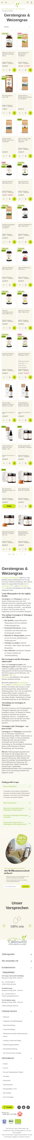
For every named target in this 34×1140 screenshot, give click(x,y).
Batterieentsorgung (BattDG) (11, 1044)
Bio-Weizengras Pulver (17, 685)
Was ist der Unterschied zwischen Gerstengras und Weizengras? (13, 809)
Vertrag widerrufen (8, 972)
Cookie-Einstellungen (9, 1029)
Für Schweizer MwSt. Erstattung (12, 1053)
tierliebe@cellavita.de (12, 1005)
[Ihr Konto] (31, 2)
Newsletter (6, 1076)
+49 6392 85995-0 (10, 982)
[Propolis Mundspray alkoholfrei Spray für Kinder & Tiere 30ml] (25, 390)
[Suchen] (6, 2)
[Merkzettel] (27, 2)
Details (9, 506)
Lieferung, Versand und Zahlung (12, 1040)
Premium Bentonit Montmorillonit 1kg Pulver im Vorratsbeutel (25, 97)
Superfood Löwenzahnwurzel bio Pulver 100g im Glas (7, 312)
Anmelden (25, 886)
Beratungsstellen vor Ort (10, 1089)
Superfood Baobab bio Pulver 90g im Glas (7, 268)
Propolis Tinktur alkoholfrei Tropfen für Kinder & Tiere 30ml (8, 404)
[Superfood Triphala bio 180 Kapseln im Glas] (25, 341)
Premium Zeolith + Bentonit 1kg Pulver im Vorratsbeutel (8, 140)
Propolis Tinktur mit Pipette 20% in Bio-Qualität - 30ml (7, 447)
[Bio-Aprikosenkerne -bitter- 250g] (9, 83)
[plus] (10, 70)
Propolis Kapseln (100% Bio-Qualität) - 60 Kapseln (24, 446)
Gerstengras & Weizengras (10, 578)
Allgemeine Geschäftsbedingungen (12, 1021)
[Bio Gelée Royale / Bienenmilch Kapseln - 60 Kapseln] (9, 476)
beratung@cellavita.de (12, 996)
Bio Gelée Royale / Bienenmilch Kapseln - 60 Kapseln (8, 490)
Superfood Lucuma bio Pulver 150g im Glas (24, 311)
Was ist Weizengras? (9, 803)
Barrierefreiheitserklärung (10, 1049)
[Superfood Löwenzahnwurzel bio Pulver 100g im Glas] (9, 298)
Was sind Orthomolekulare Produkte (13, 1072)
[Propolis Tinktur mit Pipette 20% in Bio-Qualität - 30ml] (9, 433)
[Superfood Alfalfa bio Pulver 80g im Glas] (9, 169)
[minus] (4, 70)
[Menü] (2, 2)
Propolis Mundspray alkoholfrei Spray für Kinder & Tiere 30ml (23, 404)
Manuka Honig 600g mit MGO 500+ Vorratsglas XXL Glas (8, 533)
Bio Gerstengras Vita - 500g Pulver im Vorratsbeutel (23, 54)
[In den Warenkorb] (14, 70)
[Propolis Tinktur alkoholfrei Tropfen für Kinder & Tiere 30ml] (9, 390)
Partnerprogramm (8, 1084)
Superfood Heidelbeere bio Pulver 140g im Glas (24, 225)
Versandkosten (6, 1130)
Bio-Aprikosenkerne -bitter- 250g (7, 96)
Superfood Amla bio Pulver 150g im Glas (23, 182)
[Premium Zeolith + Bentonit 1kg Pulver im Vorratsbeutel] (9, 126)
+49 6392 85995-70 (10, 994)
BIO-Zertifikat (7, 1093)
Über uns (5, 1068)
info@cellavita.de (11, 984)
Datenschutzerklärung (9, 1025)
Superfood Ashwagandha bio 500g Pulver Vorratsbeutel (8, 226)
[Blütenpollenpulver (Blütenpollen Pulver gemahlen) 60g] (25, 519)
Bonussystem (6, 1080)
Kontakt (5, 1064)
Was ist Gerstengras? (10, 786)
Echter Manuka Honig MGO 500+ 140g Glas (23, 489)
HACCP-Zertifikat (8, 1097)
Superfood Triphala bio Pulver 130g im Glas (8, 354)
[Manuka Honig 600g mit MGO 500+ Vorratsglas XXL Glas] (9, 519)
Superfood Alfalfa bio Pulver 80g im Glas (7, 182)
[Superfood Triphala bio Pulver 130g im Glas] (9, 341)
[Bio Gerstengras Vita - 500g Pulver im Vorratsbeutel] (25, 40)
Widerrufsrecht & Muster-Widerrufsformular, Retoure (15, 1035)
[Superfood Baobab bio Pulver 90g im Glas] (9, 255)
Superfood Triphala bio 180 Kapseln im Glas (24, 354)
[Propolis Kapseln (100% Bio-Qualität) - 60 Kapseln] (25, 433)
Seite (9, 554)
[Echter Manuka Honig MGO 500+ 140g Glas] (25, 476)
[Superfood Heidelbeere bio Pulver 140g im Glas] (25, 212)
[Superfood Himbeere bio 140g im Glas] (25, 255)
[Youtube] (23, 1107)
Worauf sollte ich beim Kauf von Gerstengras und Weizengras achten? (15, 823)
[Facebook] (19, 1107)
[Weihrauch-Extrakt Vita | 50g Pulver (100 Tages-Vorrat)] (9, 40)
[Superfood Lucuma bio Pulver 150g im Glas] (25, 298)
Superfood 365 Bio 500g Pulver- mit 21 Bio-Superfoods (24, 140)
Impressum (6, 1017)
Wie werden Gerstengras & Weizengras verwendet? (15, 816)
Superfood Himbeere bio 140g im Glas (24, 268)
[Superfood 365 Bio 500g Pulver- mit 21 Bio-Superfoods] (25, 126)
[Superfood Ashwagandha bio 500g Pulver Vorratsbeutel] (9, 212)
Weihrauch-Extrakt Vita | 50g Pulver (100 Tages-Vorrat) (8, 54)
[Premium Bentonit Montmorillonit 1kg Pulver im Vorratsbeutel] (25, 83)
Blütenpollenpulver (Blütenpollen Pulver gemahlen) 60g (23, 533)
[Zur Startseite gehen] (17, 4)
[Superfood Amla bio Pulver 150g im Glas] (25, 169)
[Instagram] (28, 1107)
